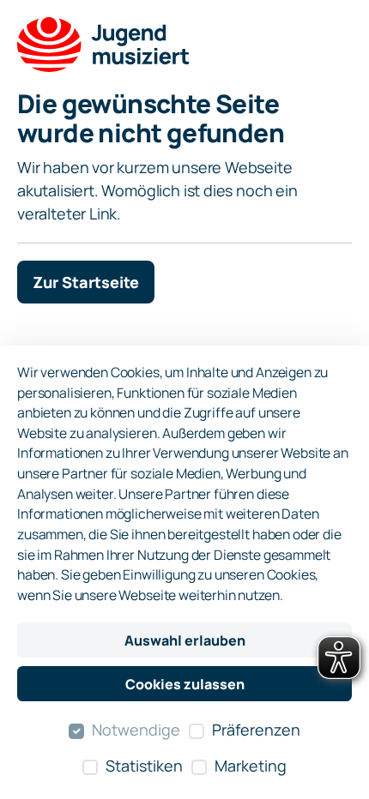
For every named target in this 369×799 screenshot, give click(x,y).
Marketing (251, 765)
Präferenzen (256, 729)
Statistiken (144, 765)
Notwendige (136, 729)
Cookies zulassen (185, 684)
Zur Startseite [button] (86, 282)
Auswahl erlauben (184, 640)
